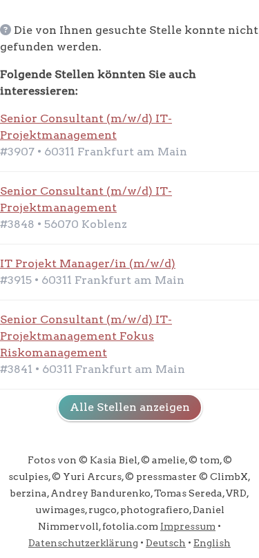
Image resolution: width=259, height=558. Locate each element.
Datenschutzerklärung (83, 542)
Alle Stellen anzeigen (130, 407)
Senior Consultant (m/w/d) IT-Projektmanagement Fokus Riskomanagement (86, 336)
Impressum (187, 526)
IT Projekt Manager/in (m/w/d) (87, 263)
